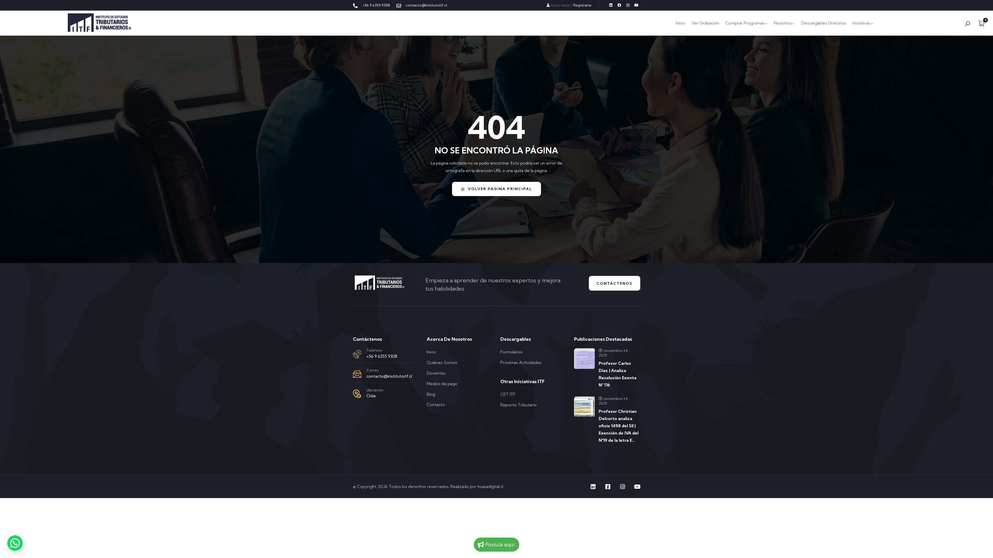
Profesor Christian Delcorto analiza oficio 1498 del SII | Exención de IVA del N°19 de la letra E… (618, 426)
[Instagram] (627, 5)
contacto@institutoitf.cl (389, 376)
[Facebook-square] (608, 487)
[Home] (99, 23)
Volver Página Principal (500, 189)
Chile (371, 395)
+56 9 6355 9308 (381, 356)
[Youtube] (636, 5)
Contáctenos (615, 283)
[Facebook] (619, 5)
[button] (15, 543)
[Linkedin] (610, 5)
